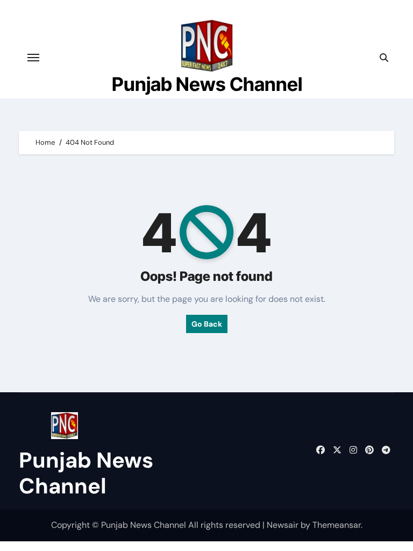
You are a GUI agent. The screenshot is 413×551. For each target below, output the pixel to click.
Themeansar (336, 525)
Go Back (206, 324)
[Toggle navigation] (33, 58)
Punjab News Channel (207, 84)
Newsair (282, 525)
